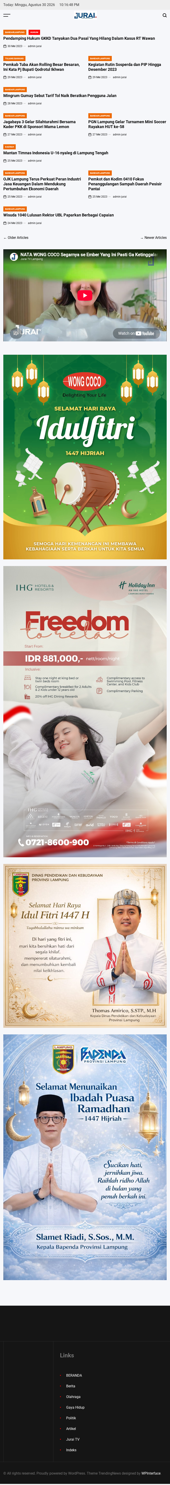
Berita (70, 1386)
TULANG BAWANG (14, 58)
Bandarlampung (15, 32)
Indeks (71, 1450)
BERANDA (74, 1375)
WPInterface (150, 1473)
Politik (71, 1418)
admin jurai (35, 46)
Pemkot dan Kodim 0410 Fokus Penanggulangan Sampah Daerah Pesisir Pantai (125, 184)
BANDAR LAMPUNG (100, 58)
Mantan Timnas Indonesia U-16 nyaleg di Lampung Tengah (55, 152)
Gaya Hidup (75, 1407)
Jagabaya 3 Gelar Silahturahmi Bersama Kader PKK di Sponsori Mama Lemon (39, 124)
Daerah (9, 147)
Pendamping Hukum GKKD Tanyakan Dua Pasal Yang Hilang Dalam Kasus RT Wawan (79, 38)
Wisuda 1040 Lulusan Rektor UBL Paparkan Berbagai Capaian (59, 215)
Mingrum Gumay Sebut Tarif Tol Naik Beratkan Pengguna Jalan (59, 95)
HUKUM (34, 32)
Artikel (71, 1429)
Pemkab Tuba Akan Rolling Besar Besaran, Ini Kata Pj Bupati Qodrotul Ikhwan (41, 67)
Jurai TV (72, 1439)
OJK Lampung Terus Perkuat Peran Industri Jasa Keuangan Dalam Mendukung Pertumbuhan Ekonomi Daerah (42, 184)
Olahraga (73, 1397)
